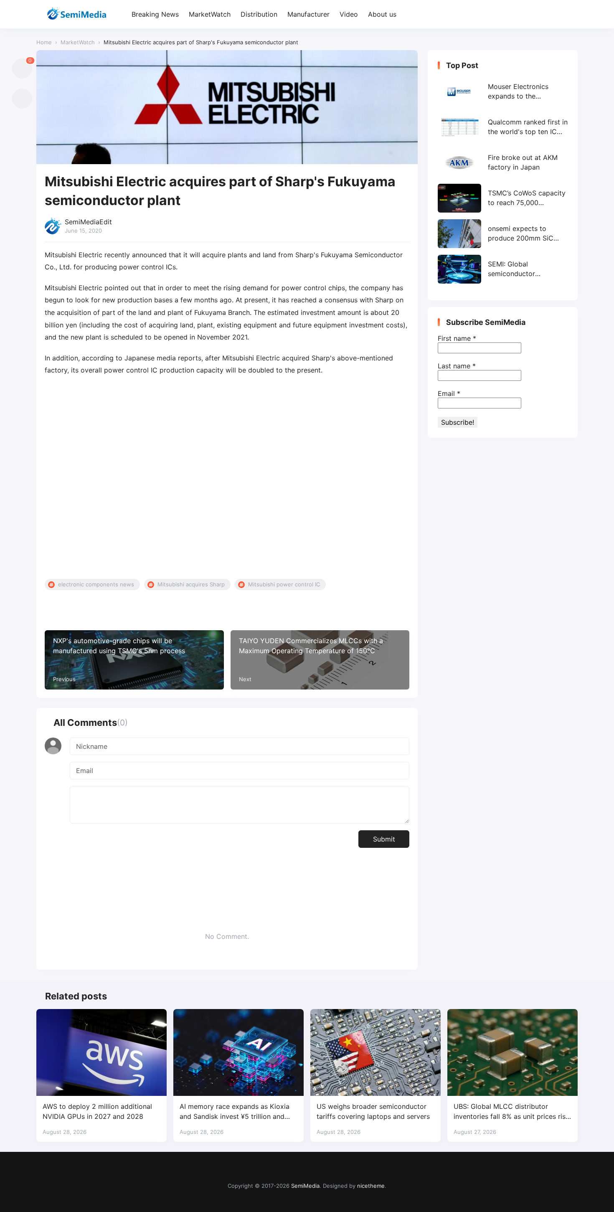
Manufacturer (308, 14)
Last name (457, 366)
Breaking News (155, 14)
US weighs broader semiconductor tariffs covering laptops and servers (373, 1111)
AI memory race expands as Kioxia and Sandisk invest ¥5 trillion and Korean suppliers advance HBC (234, 1111)
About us (382, 14)
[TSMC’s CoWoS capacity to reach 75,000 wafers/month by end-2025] (503, 198)
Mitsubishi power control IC (284, 584)
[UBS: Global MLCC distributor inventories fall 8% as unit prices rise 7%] (512, 1052)
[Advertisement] (227, 478)
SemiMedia (305, 1185)
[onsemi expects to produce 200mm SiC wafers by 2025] (503, 233)
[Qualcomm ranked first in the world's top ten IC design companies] (503, 127)
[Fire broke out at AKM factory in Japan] (503, 162)
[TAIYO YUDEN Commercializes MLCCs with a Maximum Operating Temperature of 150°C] (320, 659)
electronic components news (96, 584)
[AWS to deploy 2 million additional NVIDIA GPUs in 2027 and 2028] (101, 1052)
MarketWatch (210, 14)
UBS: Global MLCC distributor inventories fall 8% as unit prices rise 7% (511, 1111)
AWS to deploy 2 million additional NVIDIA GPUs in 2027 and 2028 (97, 1111)
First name (457, 338)
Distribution (259, 14)
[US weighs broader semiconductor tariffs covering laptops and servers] (375, 1052)
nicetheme (371, 1185)
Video (349, 14)
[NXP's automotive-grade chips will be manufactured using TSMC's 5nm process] (134, 659)
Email (449, 393)
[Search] (570, 14)
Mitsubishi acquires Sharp (191, 584)
